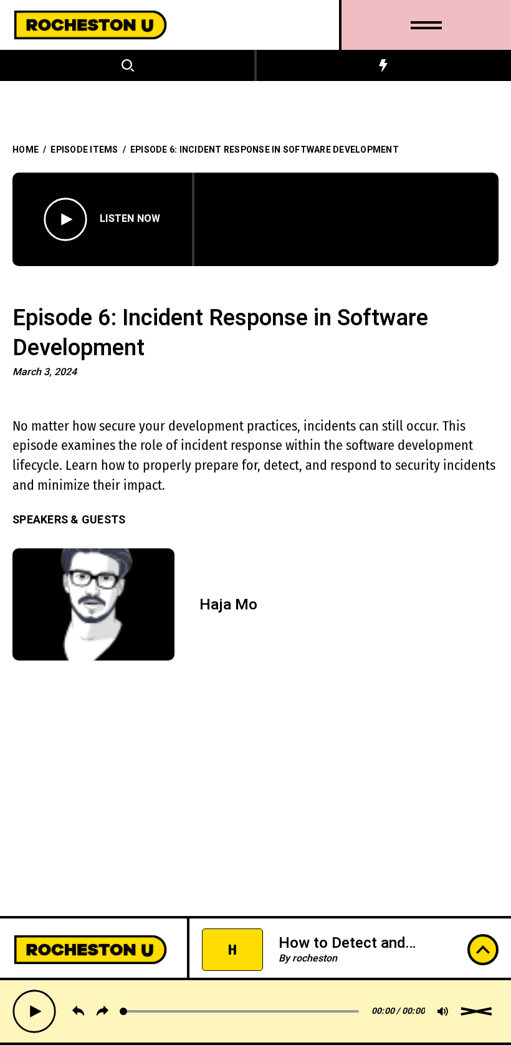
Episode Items (84, 149)
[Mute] (443, 1011)
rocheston (314, 941)
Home (25, 149)
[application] (259, 1011)
